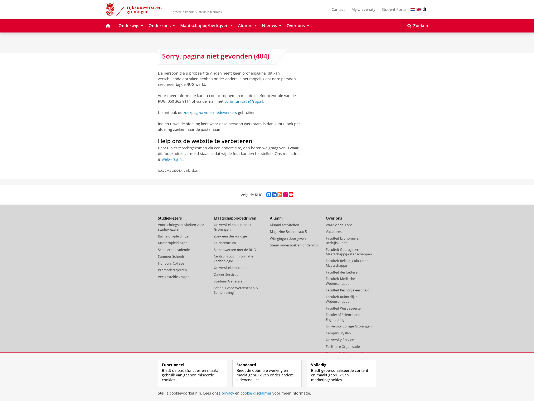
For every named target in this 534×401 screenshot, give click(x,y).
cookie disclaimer (256, 393)
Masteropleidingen (173, 243)
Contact (338, 9)
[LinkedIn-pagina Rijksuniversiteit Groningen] (274, 194)
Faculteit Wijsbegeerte (343, 308)
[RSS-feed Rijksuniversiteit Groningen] (279, 194)
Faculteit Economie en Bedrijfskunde (343, 240)
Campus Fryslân (338, 333)
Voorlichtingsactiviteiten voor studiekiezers (181, 227)
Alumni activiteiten (284, 225)
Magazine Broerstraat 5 (288, 231)
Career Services (226, 274)
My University (363, 9)
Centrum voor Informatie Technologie (233, 258)
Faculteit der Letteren (343, 272)
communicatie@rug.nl (243, 101)
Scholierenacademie (174, 249)
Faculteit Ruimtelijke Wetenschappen (341, 299)
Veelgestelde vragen (174, 277)
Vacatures (334, 231)
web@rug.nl (172, 159)
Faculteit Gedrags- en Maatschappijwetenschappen (349, 252)
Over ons (334, 218)
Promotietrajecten (172, 270)
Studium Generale (228, 281)
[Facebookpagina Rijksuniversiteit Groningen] (268, 194)
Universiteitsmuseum (231, 267)
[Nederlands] (413, 9)
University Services (340, 339)
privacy (228, 393)
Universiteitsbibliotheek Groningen (232, 227)
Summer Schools (171, 256)
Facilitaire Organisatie (343, 346)
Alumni (276, 218)
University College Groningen (349, 326)
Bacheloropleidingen (174, 236)
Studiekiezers (170, 218)
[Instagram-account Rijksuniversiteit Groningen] (285, 194)
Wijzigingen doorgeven (288, 238)
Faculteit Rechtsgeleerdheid (347, 290)
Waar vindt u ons (339, 225)
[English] (419, 9)
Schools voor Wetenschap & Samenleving (236, 290)
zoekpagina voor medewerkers (210, 112)
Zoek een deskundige (230, 236)
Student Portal (394, 9)
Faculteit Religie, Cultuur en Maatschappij (347, 263)
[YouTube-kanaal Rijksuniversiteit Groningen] (291, 194)
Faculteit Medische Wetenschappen (340, 281)
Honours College (171, 263)
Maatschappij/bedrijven (235, 218)
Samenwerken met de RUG (235, 249)
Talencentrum (225, 243)
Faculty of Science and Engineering (343, 317)
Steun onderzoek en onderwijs (294, 245)
